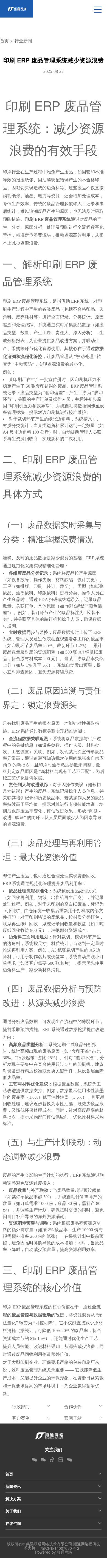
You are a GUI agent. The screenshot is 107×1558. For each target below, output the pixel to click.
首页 (4, 41)
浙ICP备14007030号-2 (59, 1548)
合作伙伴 (73, 1406)
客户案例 (21, 1418)
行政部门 (21, 1406)
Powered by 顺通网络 (53, 1552)
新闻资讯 (13, 1486)
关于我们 (13, 1511)
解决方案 (13, 1498)
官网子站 (73, 1418)
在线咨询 (13, 1523)
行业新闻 (23, 41)
